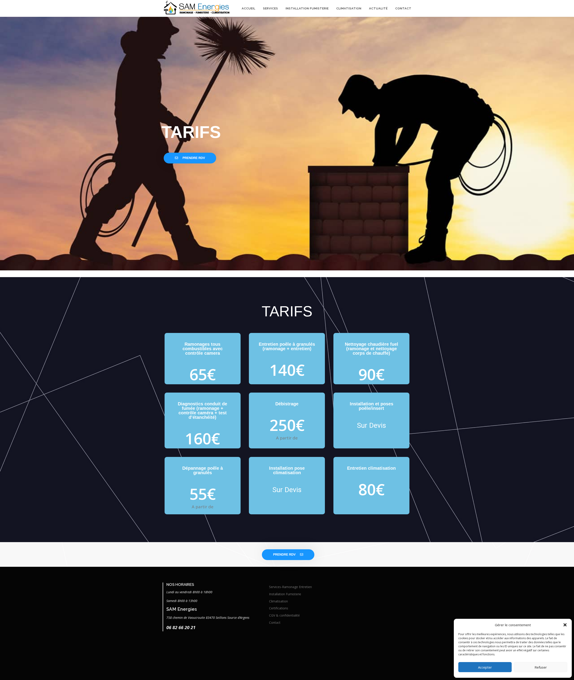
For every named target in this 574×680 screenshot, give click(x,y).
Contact (403, 8)
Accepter (485, 667)
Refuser (541, 667)
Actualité (378, 8)
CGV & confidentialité (284, 615)
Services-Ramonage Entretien (290, 587)
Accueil (248, 8)
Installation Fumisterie (307, 8)
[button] (565, 625)
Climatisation (348, 8)
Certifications (278, 608)
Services (270, 8)
